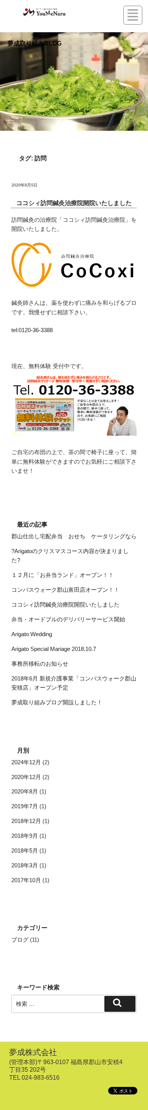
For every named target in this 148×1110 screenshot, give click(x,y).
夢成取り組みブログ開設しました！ (56, 702)
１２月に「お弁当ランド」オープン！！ (62, 575)
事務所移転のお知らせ (39, 663)
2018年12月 (26, 821)
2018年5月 (24, 850)
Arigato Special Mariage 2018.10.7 (53, 649)
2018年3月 (24, 865)
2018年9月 (24, 835)
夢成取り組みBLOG (34, 43)
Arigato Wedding (31, 634)
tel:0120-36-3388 (32, 330)
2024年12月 (26, 762)
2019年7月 (24, 806)
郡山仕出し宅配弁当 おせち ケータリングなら (74, 536)
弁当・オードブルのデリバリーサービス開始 (68, 619)
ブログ (19, 939)
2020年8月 (24, 791)
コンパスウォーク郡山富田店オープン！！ (65, 589)
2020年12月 (26, 777)
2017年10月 (26, 880)
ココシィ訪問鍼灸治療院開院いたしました (74, 203)
